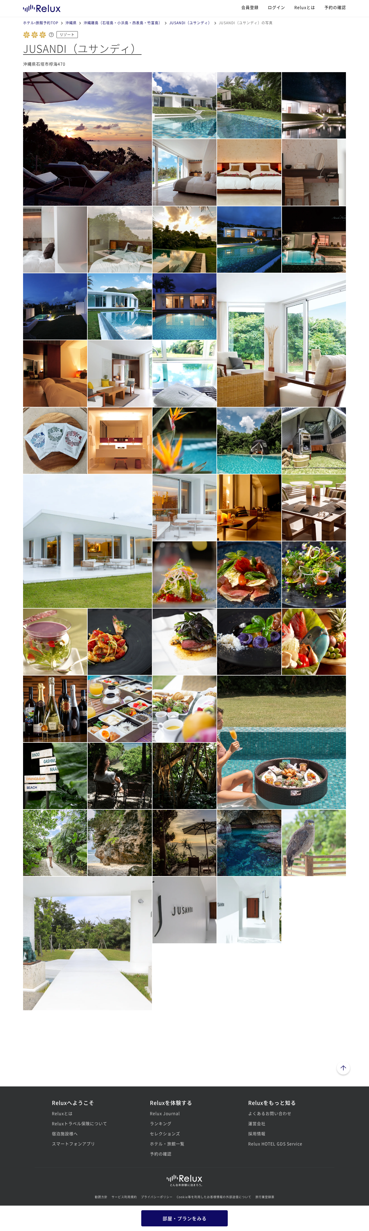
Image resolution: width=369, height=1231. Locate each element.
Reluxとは (304, 7)
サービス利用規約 (124, 1197)
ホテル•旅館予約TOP (41, 22)
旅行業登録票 (264, 1197)
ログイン (276, 7)
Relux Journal (165, 1113)
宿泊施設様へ (65, 1133)
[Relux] (42, 7)
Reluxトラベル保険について (79, 1123)
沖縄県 (71, 22)
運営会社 (257, 1123)
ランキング (161, 1123)
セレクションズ (165, 1133)
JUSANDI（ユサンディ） (190, 22)
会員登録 (250, 7)
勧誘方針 (101, 1197)
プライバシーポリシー (157, 1197)
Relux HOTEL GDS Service (275, 1143)
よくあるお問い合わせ (269, 1113)
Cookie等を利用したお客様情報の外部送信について (214, 1197)
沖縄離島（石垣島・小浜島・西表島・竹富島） (123, 22)
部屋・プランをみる (185, 1218)
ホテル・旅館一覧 (167, 1143)
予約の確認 (335, 7)
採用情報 (257, 1133)
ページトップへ (343, 1068)
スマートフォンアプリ (73, 1143)
